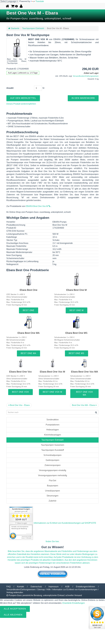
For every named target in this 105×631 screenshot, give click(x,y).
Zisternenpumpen (53, 465)
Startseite (14, 28)
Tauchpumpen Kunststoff (52, 450)
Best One (28, 310)
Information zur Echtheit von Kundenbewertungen (74, 589)
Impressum (54, 586)
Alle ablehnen (13, 615)
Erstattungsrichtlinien (85, 586)
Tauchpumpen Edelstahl (33, 28)
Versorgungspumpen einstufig (52, 470)
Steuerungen (52, 496)
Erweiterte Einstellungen (73, 603)
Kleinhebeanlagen (52, 435)
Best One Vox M (52, 392)
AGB (67, 586)
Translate (39, 1)
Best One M (76, 310)
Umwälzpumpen (52, 491)
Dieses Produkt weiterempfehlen (21, 104)
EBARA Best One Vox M (37, 206)
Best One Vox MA (84, 393)
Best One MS (76, 353)
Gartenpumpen (52, 460)
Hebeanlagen (52, 430)
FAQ (8, 586)
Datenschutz (36, 586)
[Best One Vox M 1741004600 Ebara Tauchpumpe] (16, 48)
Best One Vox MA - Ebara (84, 405)
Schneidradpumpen (52, 455)
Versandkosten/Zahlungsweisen (86, 76)
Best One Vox (20, 392)
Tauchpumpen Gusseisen (52, 445)
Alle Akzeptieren (15, 609)
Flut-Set (52, 480)
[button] (14, 6)
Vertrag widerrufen (14, 592)
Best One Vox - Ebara (19, 405)
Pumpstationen (52, 425)
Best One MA (28, 353)
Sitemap (41, 589)
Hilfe (48, 589)
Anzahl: (10, 88)
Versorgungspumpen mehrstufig (52, 475)
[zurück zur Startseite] (7, 6)
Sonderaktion (52, 419)
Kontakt (20, 586)
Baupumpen (52, 486)
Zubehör (52, 501)
